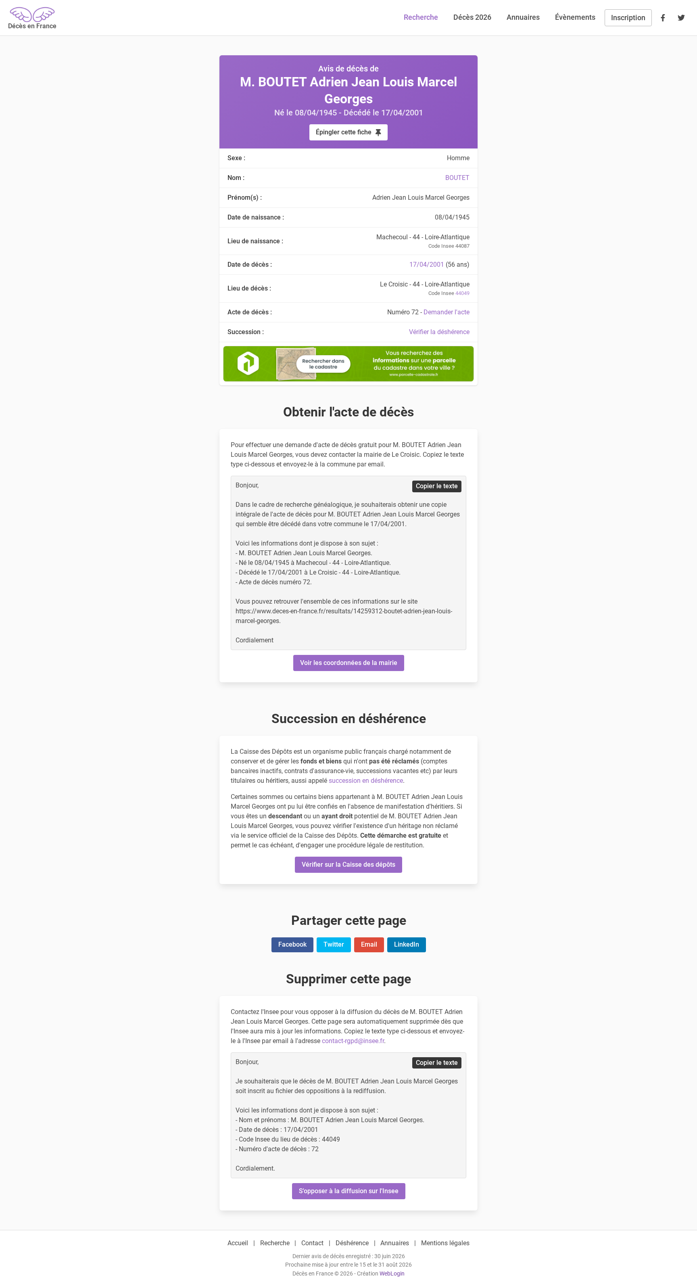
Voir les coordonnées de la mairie (348, 663)
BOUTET (457, 178)
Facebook (292, 944)
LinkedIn (406, 944)
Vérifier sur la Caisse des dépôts (348, 864)
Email (369, 944)
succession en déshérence (366, 780)
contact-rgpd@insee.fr (353, 1041)
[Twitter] (681, 17)
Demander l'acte (447, 312)
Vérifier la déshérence (439, 332)
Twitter (333, 944)
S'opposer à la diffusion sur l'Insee (349, 1191)
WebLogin (392, 1273)
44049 (462, 293)
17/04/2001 (426, 264)
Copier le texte (437, 486)
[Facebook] (662, 17)
